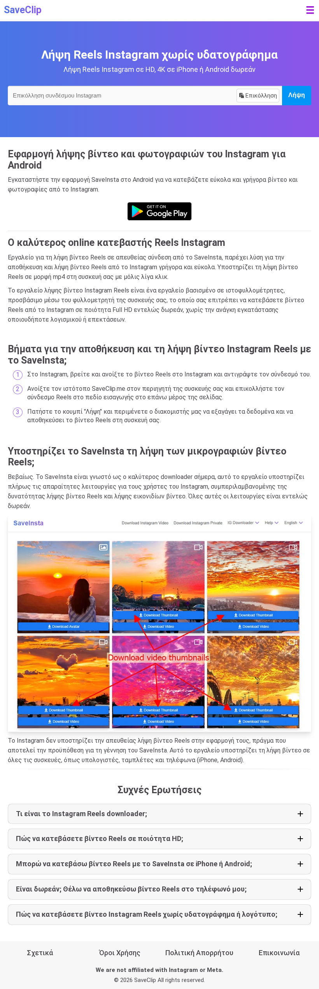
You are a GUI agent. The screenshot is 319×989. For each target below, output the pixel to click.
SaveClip (23, 10)
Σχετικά (40, 953)
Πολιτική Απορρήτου (199, 953)
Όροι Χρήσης (119, 953)
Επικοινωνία (279, 953)
